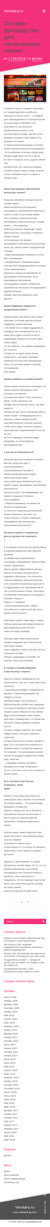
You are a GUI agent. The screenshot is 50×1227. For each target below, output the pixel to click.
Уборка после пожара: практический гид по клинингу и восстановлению (24, 939)
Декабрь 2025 (11, 1004)
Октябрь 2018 (11, 1085)
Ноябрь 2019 (10, 1055)
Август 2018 (10, 1092)
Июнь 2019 (9, 1063)
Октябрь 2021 (11, 1052)
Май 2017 (9, 1121)
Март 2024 (9, 1022)
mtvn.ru (21, 1221)
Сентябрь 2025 (12, 1008)
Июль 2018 (10, 1096)
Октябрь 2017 (11, 1117)
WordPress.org (11, 1182)
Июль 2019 (10, 1059)
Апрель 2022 (10, 1048)
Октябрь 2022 (11, 1041)
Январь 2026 (10, 1000)
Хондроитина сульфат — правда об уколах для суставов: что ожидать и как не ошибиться (24, 962)
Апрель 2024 (10, 1019)
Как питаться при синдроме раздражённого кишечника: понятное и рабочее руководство (23, 947)
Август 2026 (10, 997)
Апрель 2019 (10, 1070)
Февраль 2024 (11, 1026)
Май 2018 (9, 1103)
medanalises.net (33, 1221)
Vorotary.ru (13, 11)
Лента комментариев (14, 1178)
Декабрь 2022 (11, 1033)
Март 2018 (9, 1106)
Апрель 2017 (10, 1125)
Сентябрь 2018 (12, 1088)
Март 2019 (9, 1074)
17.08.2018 (16, 58)
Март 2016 (9, 1139)
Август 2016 (10, 1132)
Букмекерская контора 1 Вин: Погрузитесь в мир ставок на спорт (21, 970)
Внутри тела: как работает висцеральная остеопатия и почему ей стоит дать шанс (24, 955)
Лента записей (11, 1175)
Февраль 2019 (11, 1077)
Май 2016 (9, 1136)
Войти (7, 1171)
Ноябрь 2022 (10, 1037)
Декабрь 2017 (11, 1110)
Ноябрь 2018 (10, 1081)
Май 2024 (9, 1015)
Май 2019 (9, 1066)
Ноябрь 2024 (10, 1011)
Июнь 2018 (9, 1099)
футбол (37, 58)
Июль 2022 (10, 1044)
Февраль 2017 (11, 1128)
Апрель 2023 (10, 1030)
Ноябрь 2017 (10, 1114)
